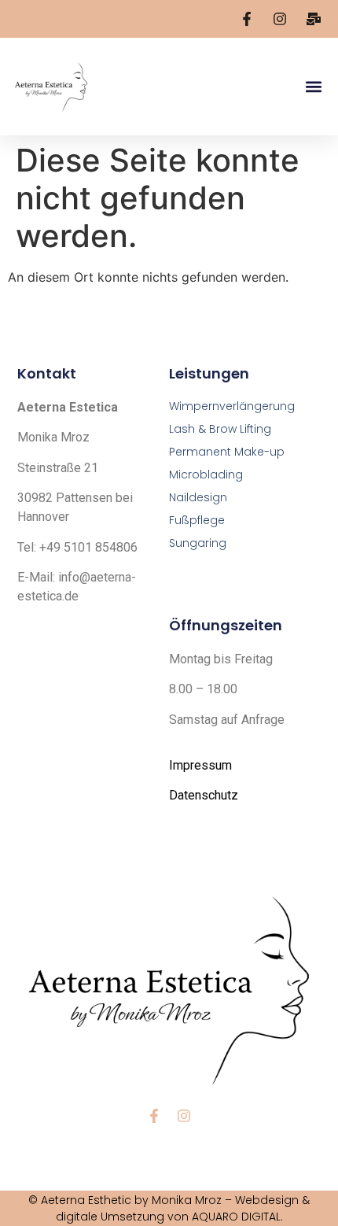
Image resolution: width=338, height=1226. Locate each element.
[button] (313, 87)
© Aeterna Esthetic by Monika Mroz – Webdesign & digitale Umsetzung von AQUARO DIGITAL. (169, 1208)
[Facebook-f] (154, 1116)
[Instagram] (184, 1116)
